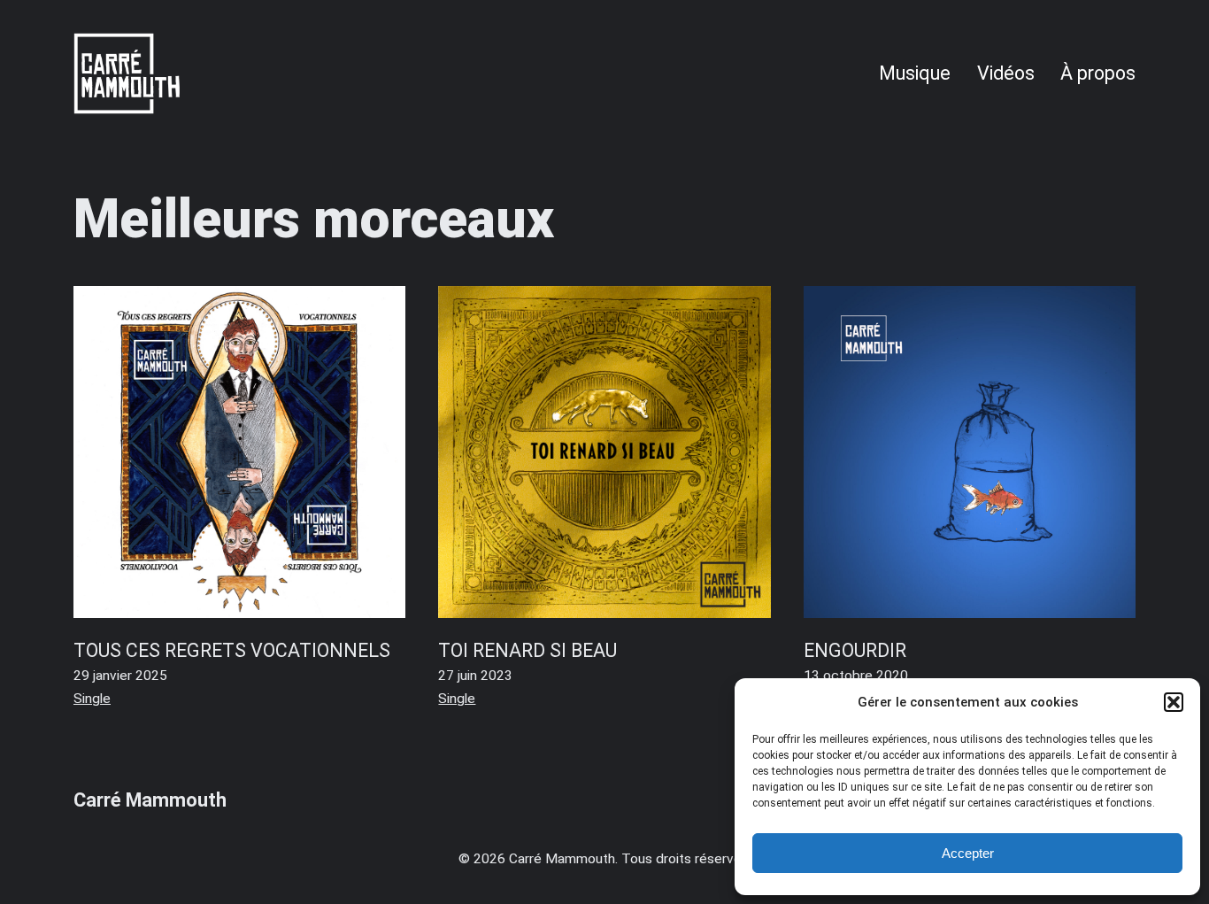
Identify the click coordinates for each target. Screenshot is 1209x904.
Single (92, 699)
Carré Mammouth (150, 800)
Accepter (968, 853)
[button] (1173, 702)
